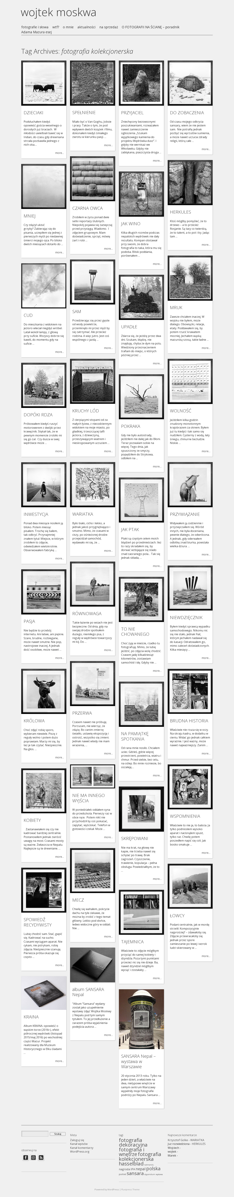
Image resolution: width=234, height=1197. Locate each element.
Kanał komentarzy (81, 1148)
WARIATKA (197, 1140)
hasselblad (131, 1163)
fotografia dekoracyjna (133, 1142)
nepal (141, 1168)
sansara (135, 1173)
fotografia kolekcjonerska (140, 1156)
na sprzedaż (108, 27)
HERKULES (199, 1144)
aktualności (86, 27)
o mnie (68, 27)
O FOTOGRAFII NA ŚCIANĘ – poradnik (151, 27)
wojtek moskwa (58, 11)
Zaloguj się (77, 1140)
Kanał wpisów (79, 1144)
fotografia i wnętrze (131, 1151)
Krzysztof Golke (178, 1140)
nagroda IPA (127, 1169)
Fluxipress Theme (130, 1189)
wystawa (159, 1174)
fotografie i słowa (34, 27)
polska (153, 1168)
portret (122, 1174)
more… (59, 153)
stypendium (149, 1174)
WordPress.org (79, 1151)
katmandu (149, 1165)
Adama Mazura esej (36, 32)
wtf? (55, 27)
